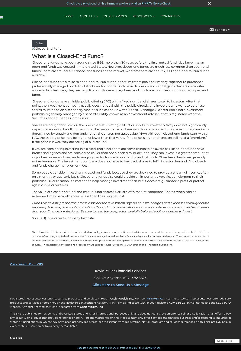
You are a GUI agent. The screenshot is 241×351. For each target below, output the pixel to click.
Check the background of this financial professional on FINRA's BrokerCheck (118, 3)
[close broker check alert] (209, 3)
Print (39, 43)
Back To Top (225, 340)
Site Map (16, 337)
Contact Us (170, 16)
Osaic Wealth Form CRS (26, 264)
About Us (87, 16)
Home (69, 16)
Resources (142, 16)
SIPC (159, 298)
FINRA (151, 298)
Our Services (115, 16)
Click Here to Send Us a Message (120, 285)
